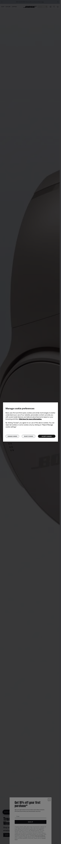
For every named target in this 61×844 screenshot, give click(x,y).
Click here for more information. (30, 419)
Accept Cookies (47, 436)
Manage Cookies (12, 436)
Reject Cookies (28, 436)
